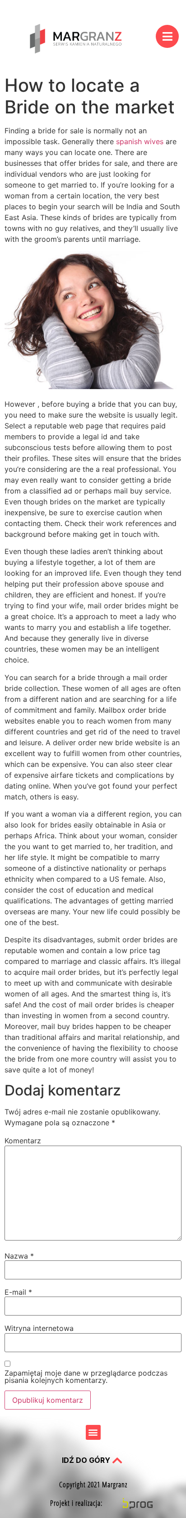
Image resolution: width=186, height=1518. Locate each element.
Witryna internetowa (39, 1328)
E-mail (18, 1292)
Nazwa (19, 1256)
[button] (93, 1432)
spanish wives (139, 141)
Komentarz (23, 1140)
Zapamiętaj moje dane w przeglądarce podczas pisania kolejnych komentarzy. (86, 1376)
